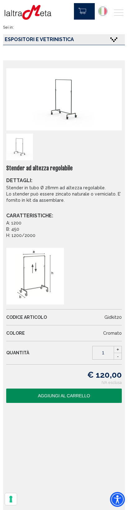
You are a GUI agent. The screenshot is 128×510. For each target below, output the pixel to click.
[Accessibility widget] (117, 499)
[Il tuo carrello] (84, 11)
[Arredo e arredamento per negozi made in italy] (28, 12)
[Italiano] (103, 11)
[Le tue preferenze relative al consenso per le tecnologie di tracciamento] (11, 499)
